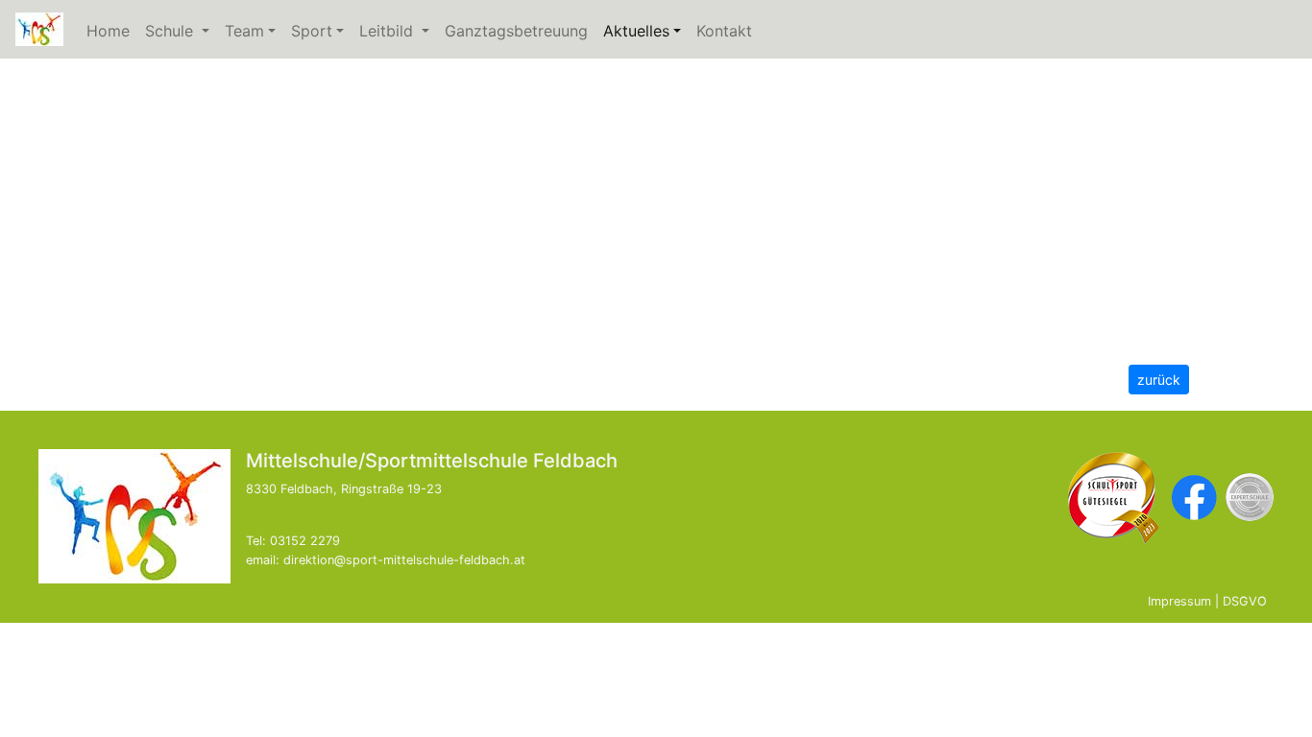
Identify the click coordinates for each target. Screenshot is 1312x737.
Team (244, 30)
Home (108, 30)
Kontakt (724, 30)
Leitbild (398, 30)
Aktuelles (646, 30)
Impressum (1179, 601)
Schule (181, 30)
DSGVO (1245, 601)
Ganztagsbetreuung (516, 30)
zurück (1158, 379)
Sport (311, 30)
